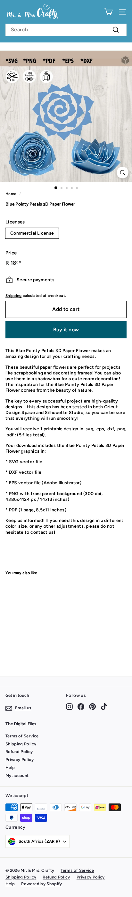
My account (17, 775)
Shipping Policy (20, 744)
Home (10, 194)
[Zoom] (122, 172)
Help (10, 767)
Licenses (15, 222)
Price (11, 253)
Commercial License (32, 233)
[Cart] (108, 12)
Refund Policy (19, 751)
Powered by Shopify (41, 883)
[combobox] (66, 30)
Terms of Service (22, 736)
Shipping (13, 295)
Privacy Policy (19, 759)
